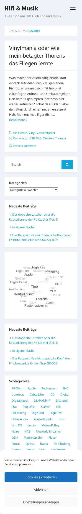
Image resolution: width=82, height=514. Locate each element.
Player (53, 437)
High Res (56, 413)
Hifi (58, 406)
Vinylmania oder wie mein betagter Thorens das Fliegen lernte (37, 55)
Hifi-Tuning (19, 413)
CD (53, 394)
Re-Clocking (62, 443)
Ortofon (48, 138)
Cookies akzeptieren (41, 477)
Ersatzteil (62, 400)
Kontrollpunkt (43, 419)
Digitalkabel (20, 400)
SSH (42, 450)
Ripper (16, 450)
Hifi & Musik (21, 8)
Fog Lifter (29, 406)
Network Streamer (48, 431)
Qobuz (30, 443)
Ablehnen (41, 489)
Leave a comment (24, 146)
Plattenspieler (33, 437)
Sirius (30, 450)
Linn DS (17, 425)
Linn (61, 419)
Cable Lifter (37, 394)
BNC (65, 388)
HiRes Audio (20, 419)
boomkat (18, 394)
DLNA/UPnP (42, 400)
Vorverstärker (46, 133)
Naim (15, 431)
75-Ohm (17, 388)
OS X (15, 437)
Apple (32, 388)
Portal (16, 443)
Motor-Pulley (50, 425)
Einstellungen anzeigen (41, 502)
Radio (44, 443)
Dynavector (20, 138)
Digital (64, 394)
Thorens (60, 138)
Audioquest (49, 388)
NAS (27, 431)
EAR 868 (35, 138)
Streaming (58, 450)
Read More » (18, 120)
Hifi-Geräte (20, 133)
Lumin (32, 425)
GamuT (46, 406)
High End (38, 413)
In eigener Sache (23, 227)
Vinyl (32, 133)
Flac (14, 406)
